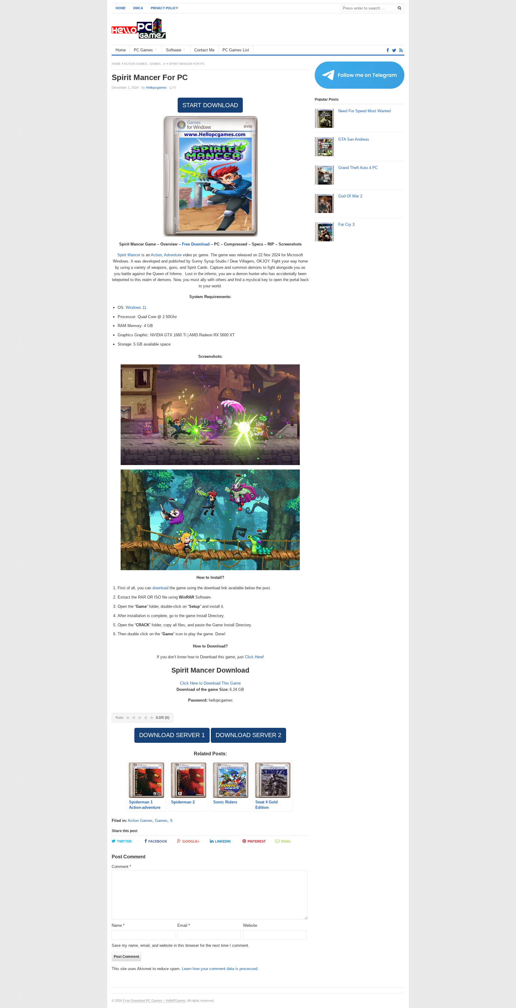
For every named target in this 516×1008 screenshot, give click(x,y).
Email (286, 841)
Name (118, 925)
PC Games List (235, 50)
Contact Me (204, 50)
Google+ (190, 841)
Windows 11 (136, 307)
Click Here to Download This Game (210, 683)
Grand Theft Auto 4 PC (358, 167)
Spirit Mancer (128, 255)
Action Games (135, 63)
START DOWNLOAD (210, 105)
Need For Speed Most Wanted (364, 111)
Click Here (254, 657)
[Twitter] (394, 50)
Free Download (196, 244)
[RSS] (401, 50)
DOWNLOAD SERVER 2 (248, 735)
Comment (121, 866)
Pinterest (257, 841)
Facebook (157, 841)
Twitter (124, 841)
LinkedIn (223, 841)
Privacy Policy (164, 8)
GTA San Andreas (353, 139)
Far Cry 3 (346, 224)
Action (156, 255)
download (160, 588)
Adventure (173, 255)
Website (250, 925)
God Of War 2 (350, 196)
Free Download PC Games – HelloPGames (154, 1000)
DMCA (138, 8)
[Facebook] (388, 50)
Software (173, 50)
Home (120, 8)
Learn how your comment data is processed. (220, 968)
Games (155, 63)
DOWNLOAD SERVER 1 (172, 735)
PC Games (143, 50)
